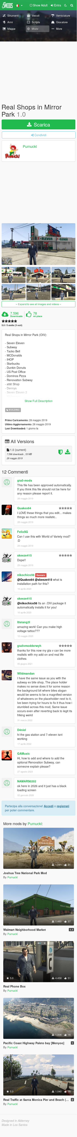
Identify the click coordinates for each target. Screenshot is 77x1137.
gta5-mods (24, 480)
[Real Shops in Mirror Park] (38, 244)
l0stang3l (23, 622)
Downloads (16, 316)
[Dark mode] (65, 5)
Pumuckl (30, 146)
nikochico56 (25, 575)
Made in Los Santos (14, 1125)
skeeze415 (24, 555)
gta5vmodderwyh (29, 646)
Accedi (48, 806)
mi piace (37, 316)
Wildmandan (26, 673)
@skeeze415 (43, 579)
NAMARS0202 (26, 781)
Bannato (40, 575)
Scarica (41, 124)
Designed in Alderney (15, 1121)
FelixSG (22, 532)
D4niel (21, 730)
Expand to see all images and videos (38, 304)
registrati (63, 806)
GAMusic (23, 753)
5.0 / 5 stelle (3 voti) (12, 325)
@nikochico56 (27, 603)
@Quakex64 (25, 579)
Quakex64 (24, 508)
